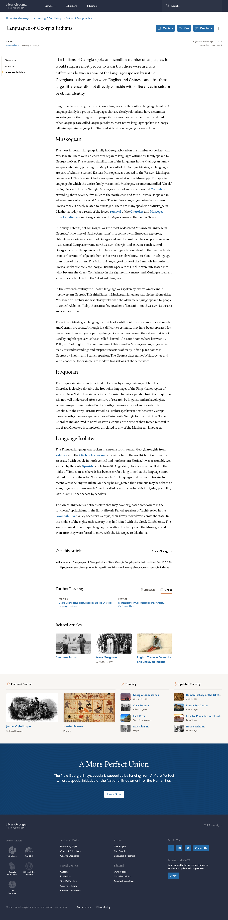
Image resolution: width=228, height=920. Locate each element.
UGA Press (12, 856)
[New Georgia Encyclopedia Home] (16, 5)
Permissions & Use (124, 881)
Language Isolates (15, 72)
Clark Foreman (141, 705)
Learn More (114, 794)
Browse (49, 5)
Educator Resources (70, 890)
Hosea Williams (195, 726)
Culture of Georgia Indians (79, 18)
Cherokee (137, 211)
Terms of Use (84, 907)
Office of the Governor (29, 873)
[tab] (148, 590)
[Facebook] (171, 848)
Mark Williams (12, 45)
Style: (160, 551)
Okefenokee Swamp (92, 455)
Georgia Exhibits (68, 885)
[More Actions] (218, 28)
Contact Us (201, 848)
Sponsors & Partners (124, 855)
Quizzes (64, 871)
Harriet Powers (73, 726)
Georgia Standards (69, 855)
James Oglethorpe (18, 726)
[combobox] (192, 6)
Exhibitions (71, 5)
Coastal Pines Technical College (205, 716)
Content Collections (70, 851)
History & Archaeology (17, 18)
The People (120, 851)
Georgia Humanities (12, 873)
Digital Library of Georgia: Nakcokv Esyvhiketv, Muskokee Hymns (141, 604)
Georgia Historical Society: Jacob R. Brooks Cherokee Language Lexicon (85, 604)
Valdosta (61, 455)
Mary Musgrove (106, 657)
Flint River (139, 716)
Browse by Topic (68, 846)
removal (115, 211)
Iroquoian (10, 66)
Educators (92, 5)
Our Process (120, 871)
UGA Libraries (12, 891)
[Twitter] (188, 848)
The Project (120, 846)
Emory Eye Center (197, 705)
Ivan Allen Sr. (141, 726)
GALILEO (29, 856)
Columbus (158, 189)
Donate (174, 875)
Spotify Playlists (68, 881)
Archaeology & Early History (47, 18)
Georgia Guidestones (146, 695)
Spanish (87, 466)
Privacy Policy (103, 907)
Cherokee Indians (67, 657)
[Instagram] (179, 848)
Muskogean (11, 60)
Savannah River (66, 516)
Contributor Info (122, 876)
